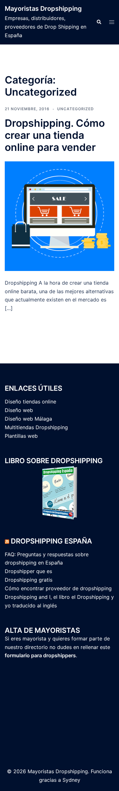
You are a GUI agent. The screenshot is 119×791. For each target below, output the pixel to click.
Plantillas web (21, 436)
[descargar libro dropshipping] (59, 492)
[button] (98, 22)
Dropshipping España (51, 541)
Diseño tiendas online (30, 401)
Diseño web (19, 410)
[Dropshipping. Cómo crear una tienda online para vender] (59, 216)
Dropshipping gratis (28, 580)
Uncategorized (75, 108)
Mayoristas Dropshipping (43, 8)
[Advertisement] (36, 707)
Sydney (71, 780)
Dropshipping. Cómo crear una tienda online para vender (55, 135)
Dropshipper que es (28, 571)
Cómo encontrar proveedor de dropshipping (58, 588)
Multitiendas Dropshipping (36, 427)
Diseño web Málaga (28, 419)
